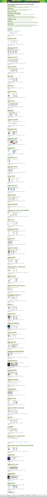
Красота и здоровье (12, 11)
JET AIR (18, 40)
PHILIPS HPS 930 (11, 238)
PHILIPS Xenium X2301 (12, 185)
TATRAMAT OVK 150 (12, 195)
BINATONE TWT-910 (12, 276)
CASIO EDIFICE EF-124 (12, 157)
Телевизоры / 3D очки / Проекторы (14, 249)
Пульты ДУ (13, 26)
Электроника (10, 23)
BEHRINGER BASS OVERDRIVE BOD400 (16, 351)
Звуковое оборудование (10, 14)
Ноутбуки (20, 9)
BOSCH (16, 268)
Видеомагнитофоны (21, 26)
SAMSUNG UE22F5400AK (13, 379)
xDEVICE (15, 409)
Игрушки (17, 25)
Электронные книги (36, 25)
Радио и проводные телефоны (15, 121)
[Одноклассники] (8, 492)
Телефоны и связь (12, 19)
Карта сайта (34, 495)
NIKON (19, 343)
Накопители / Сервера (20, 10)
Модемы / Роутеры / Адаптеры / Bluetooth (12, 10)
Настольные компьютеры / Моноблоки (14, 9)
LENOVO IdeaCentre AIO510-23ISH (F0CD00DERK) (18, 210)
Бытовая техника (11, 5)
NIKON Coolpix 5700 (12, 342)
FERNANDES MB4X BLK (12, 360)
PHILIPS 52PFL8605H (12, 332)
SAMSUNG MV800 (11, 473)
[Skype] (13, 492)
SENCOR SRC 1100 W (12, 389)
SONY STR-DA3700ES (12, 66)
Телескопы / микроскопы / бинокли (21, 17)
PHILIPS (20, 149)
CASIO (17, 168)
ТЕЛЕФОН (20, 121)
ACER (17, 437)
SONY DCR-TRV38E (11, 257)
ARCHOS (23, 484)
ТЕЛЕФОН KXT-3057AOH (13, 119)
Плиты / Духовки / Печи (15, 7)
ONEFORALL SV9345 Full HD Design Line (16, 285)
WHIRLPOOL (18, 49)
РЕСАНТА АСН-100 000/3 (13, 229)
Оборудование (11, 15)
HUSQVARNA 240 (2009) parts (14, 295)
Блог (14, 495)
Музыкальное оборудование (14, 13)
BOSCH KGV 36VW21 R (12, 370)
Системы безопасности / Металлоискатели (12, 17)
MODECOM (16, 93)
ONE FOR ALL (16, 287)
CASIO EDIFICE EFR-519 (12, 166)
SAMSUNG (20, 381)
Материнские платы (25, 10)
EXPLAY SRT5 (10, 304)
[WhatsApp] (12, 492)
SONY (22, 68)
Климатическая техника (14, 40)
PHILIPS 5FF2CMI (11, 148)
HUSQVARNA (16, 296)
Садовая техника (21, 16)
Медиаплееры (19, 25)
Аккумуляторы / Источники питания (25, 25)
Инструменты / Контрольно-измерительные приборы (13, 16)
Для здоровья (13, 12)
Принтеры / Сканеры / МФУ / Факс (15, 140)
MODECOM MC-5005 (12, 91)
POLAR (20, 315)
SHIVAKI (20, 249)
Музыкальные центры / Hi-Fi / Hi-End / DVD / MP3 (16, 68)
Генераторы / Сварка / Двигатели (27, 16)
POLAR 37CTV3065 (11, 313)
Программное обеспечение (31, 14)
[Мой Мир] (9, 492)
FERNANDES (22, 362)
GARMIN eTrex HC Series (13, 464)
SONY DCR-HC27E (11, 101)
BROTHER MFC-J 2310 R (13, 138)
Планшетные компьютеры (29, 9)
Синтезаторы (14, 14)
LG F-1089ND (10, 426)
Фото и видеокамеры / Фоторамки (11, 25)
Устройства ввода (24, 9)
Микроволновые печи (10, 7)
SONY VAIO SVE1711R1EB (13, 204)
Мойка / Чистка (33, 16)
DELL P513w (10, 29)
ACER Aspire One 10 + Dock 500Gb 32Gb (16, 436)
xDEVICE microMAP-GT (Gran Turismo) (16, 407)
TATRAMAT (19, 196)
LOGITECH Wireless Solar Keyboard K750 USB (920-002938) (20, 445)
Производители (21, 495)
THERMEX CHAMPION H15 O (13, 323)
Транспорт (10, 21)
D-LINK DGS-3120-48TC (12, 57)
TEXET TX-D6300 (11, 176)
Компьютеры (10, 8)
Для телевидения (32, 25)
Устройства (28, 495)
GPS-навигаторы (12, 409)
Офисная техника (27, 17)
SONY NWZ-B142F (11, 454)
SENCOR (17, 390)
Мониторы (9, 9)
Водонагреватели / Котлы (26, 7)
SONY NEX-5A (10, 110)
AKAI (15, 221)
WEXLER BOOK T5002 (12, 129)
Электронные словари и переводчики (28, 26)
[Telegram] (14, 492)
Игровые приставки (10, 26)
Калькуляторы (16, 26)
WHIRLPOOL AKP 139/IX (13, 48)
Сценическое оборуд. (25, 14)
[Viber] (11, 492)
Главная (8, 495)
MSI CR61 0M (10, 85)
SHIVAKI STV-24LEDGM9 (13, 248)
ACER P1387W (10, 76)
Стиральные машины (14, 428)
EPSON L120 (10, 417)
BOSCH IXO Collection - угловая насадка (16, 266)
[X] (10, 492)
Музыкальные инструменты (20, 14)
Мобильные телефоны (14, 187)
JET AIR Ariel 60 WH (12, 38)
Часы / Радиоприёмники (13, 168)
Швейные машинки (20, 7)
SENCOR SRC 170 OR (12, 398)
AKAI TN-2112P (11, 219)
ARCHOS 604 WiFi (11, 483)
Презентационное (32, 17)
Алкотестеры (17, 12)
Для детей (20, 12)
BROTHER (21, 140)
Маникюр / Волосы (10, 12)
